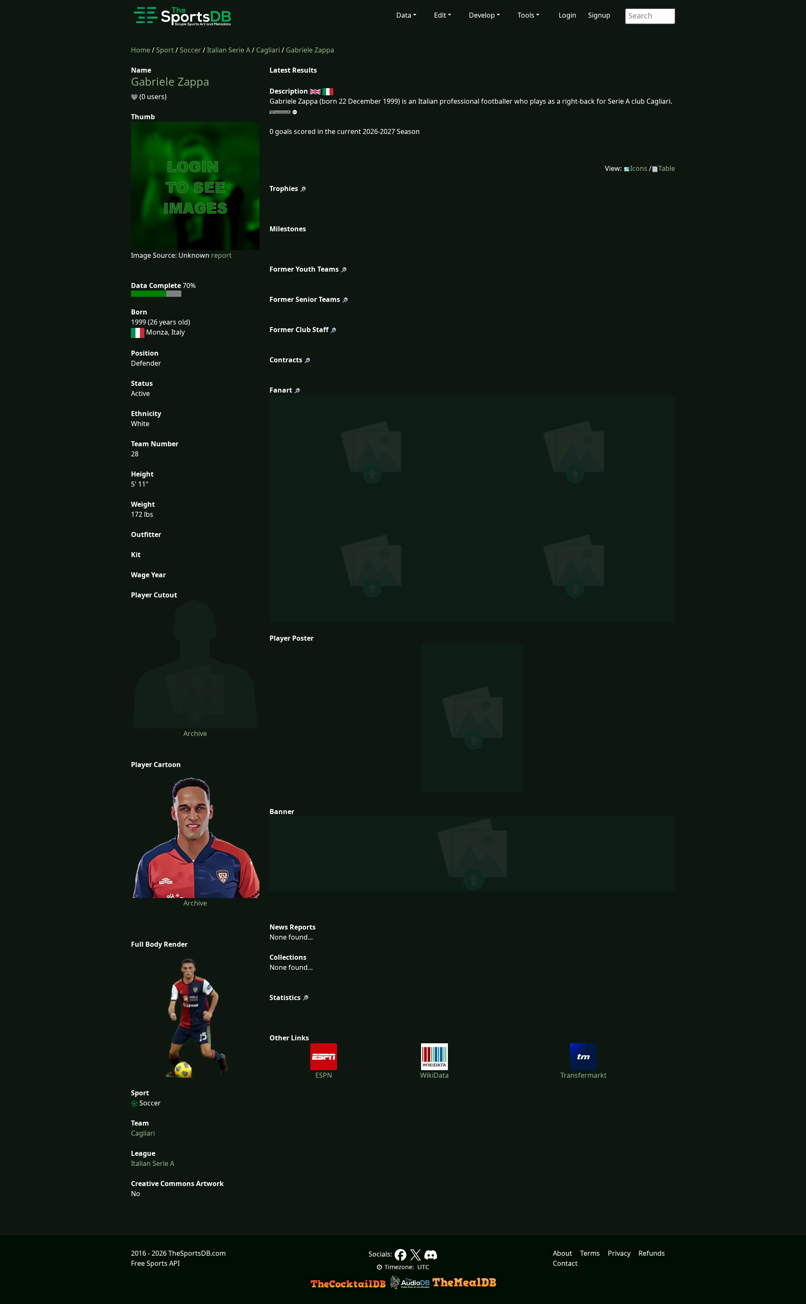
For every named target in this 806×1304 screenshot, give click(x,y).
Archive (195, 733)
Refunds (652, 1253)
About (562, 1253)
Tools (526, 15)
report (221, 255)
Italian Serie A (228, 50)
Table (666, 168)
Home (140, 50)
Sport (165, 50)
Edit (440, 15)
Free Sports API (155, 1263)
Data (403, 15)
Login (567, 15)
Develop (482, 15)
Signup (599, 15)
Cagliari (268, 50)
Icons (638, 168)
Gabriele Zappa (310, 50)
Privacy (619, 1253)
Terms (590, 1253)
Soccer (190, 50)
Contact (565, 1263)
